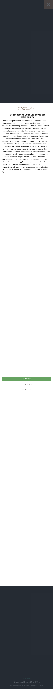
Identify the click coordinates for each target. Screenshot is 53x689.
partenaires (16, 120)
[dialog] (26, 344)
